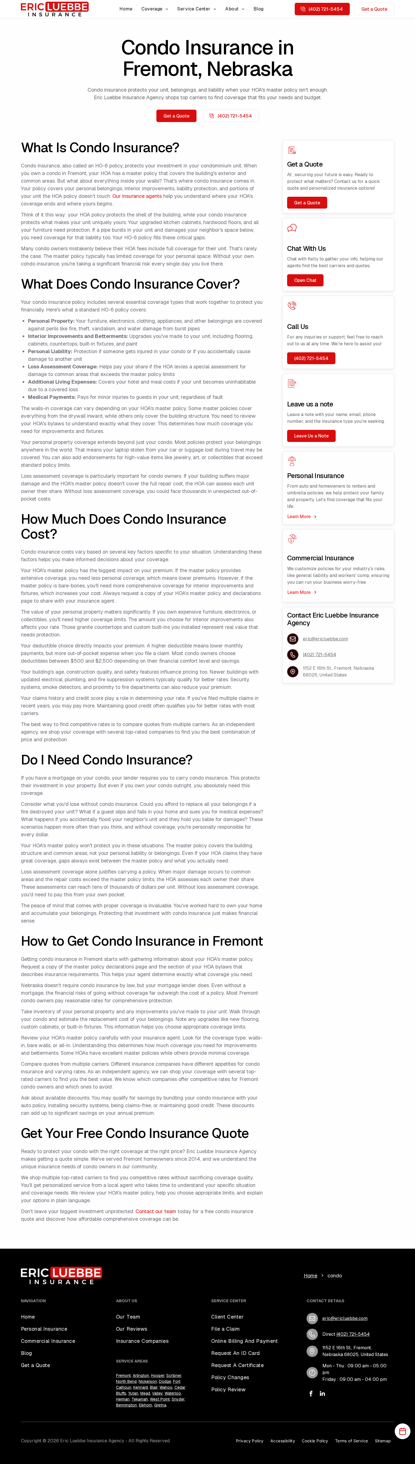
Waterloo (173, 1393)
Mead (145, 1393)
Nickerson (148, 1381)
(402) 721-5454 (319, 655)
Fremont (123, 1375)
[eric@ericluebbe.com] (293, 639)
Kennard (140, 1387)
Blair (154, 1387)
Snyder (178, 1399)
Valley (157, 1393)
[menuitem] (126, 9)
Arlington (141, 1375)
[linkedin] (322, 1394)
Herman (123, 1399)
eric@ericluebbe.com (325, 639)
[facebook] (311, 1394)
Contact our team (156, 1211)
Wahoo (166, 1387)
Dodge (165, 1381)
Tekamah (140, 1399)
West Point (160, 1399)
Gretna (160, 1405)
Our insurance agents (137, 196)
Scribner (173, 1375)
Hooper (157, 1375)
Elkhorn (145, 1405)
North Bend (126, 1381)
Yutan (133, 1393)
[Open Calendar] (402, 1431)
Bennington (126, 1405)
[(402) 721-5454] (312, 1334)
